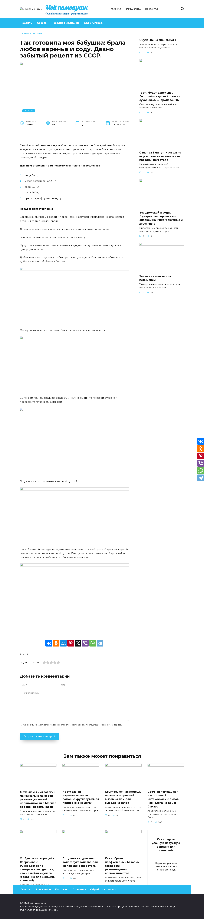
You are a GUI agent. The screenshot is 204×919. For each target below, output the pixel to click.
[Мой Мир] (63, 643)
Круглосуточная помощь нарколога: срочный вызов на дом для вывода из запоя (123, 797)
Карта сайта (133, 9)
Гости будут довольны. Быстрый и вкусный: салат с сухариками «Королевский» (160, 96)
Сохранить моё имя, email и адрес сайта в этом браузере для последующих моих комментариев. (72, 725)
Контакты (151, 9)
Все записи (43, 889)
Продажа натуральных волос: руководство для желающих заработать (80, 862)
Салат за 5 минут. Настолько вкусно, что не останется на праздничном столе (160, 156)
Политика (79, 889)
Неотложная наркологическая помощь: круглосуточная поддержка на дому (80, 797)
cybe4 (25, 654)
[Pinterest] (70, 643)
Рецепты (27, 23)
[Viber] (85, 643)
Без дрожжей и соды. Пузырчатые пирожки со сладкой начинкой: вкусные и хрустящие (161, 218)
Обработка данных (103, 889)
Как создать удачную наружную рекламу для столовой (166, 845)
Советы (42, 23)
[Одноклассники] (56, 643)
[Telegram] (100, 643)
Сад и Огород (93, 23)
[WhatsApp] (92, 643)
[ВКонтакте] (48, 643)
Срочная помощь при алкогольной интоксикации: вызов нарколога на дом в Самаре (163, 799)
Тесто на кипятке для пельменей (155, 278)
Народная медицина (65, 23)
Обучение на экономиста (157, 40)
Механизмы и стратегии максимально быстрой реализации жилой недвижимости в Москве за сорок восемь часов (38, 799)
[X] (78, 643)
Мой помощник (66, 7)
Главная (116, 9)
